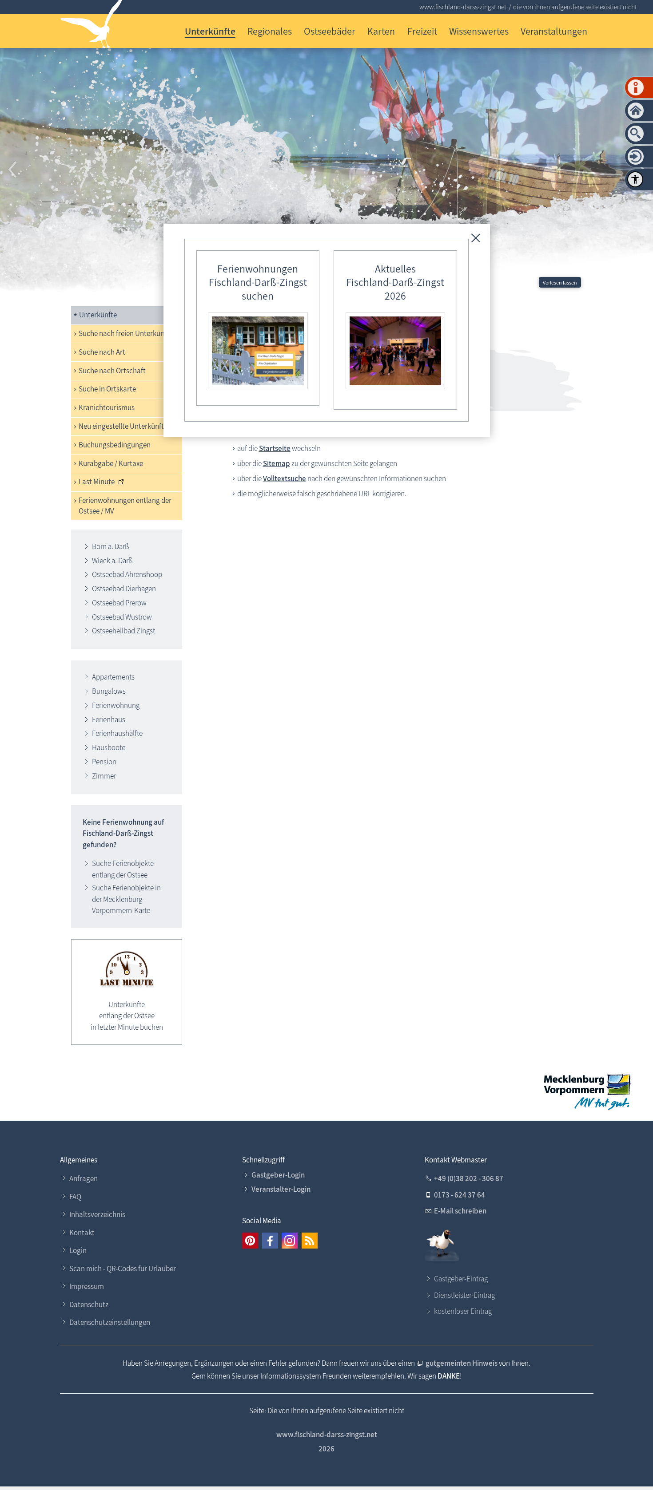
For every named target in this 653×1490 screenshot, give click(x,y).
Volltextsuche (284, 478)
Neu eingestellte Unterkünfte (123, 426)
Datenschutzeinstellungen (109, 1322)
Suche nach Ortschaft (112, 370)
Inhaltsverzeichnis (97, 1214)
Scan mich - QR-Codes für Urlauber (122, 1268)
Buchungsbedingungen (115, 445)
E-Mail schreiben (460, 1211)
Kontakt (82, 1232)
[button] (13, 170)
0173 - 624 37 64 (459, 1195)
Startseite (275, 448)
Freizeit (422, 30)
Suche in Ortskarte (107, 389)
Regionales (269, 30)
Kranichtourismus (107, 407)
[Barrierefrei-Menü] (635, 179)
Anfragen (83, 1178)
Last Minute (97, 481)
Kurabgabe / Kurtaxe (111, 463)
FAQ (75, 1196)
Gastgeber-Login (278, 1175)
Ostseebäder (329, 30)
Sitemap (276, 463)
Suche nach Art (102, 352)
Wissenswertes (479, 30)
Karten (381, 30)
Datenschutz (88, 1304)
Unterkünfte (210, 30)
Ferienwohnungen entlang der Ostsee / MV (125, 505)
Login (78, 1250)
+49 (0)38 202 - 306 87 (468, 1178)
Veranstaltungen (554, 30)
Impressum (86, 1286)
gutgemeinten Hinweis (462, 1363)
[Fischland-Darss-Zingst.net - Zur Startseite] (91, 26)
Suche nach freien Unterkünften (128, 333)
